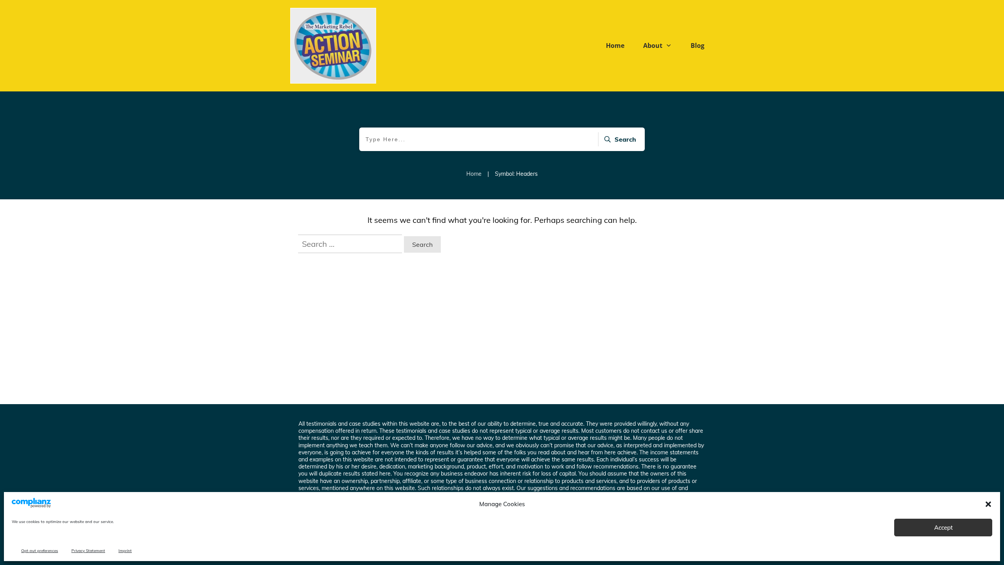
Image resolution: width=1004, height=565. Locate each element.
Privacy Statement (88, 550)
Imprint (125, 550)
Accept (943, 527)
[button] (988, 504)
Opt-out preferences (39, 550)
